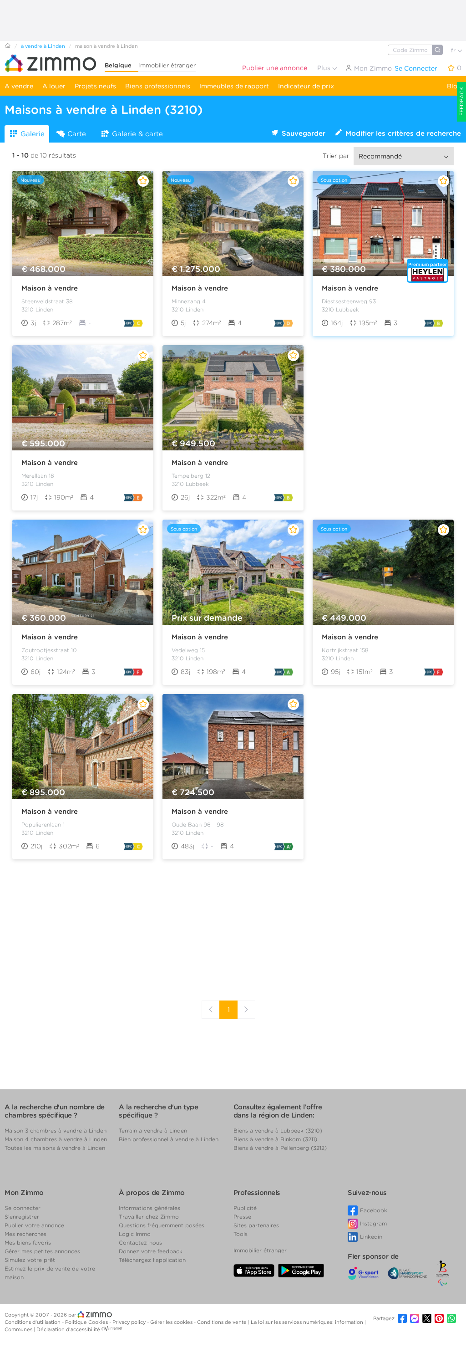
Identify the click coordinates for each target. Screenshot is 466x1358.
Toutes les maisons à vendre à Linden (55, 1147)
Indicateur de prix (306, 86)
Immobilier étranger (167, 65)
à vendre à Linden (43, 46)
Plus (324, 67)
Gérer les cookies (172, 1322)
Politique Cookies (87, 1322)
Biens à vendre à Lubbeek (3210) (277, 1130)
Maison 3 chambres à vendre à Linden (55, 1130)
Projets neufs (95, 86)
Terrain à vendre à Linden (153, 1130)
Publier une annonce (274, 67)
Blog (454, 86)
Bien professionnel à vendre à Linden (168, 1139)
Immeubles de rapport (234, 86)
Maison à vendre (49, 288)
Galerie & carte (137, 134)
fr (454, 50)
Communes (19, 1329)
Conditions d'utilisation (33, 1322)
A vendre (19, 86)
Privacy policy (129, 1322)
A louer (54, 86)
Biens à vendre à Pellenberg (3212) (280, 1147)
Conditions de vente (222, 1322)
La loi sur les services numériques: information (308, 1322)
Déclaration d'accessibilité (68, 1329)
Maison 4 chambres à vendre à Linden (56, 1139)
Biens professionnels (157, 86)
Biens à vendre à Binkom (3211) (275, 1139)
